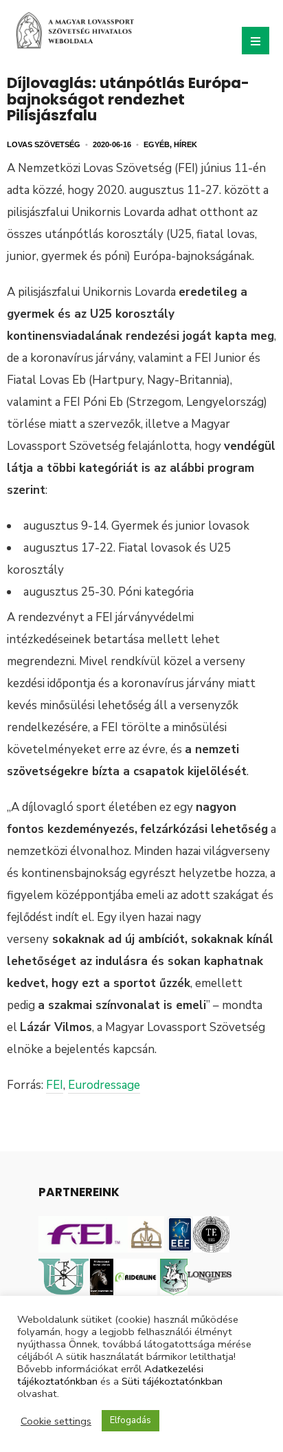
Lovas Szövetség (43, 144)
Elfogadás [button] (130, 1420)
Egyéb (157, 144)
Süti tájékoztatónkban (172, 1381)
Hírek (185, 144)
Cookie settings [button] (56, 1421)
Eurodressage (104, 1085)
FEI (54, 1085)
